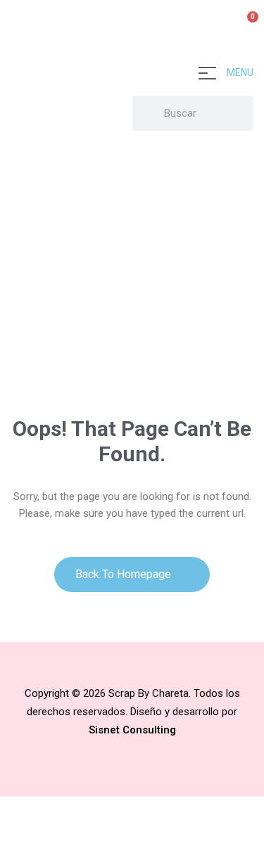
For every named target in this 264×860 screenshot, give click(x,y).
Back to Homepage (124, 574)
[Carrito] (246, 24)
